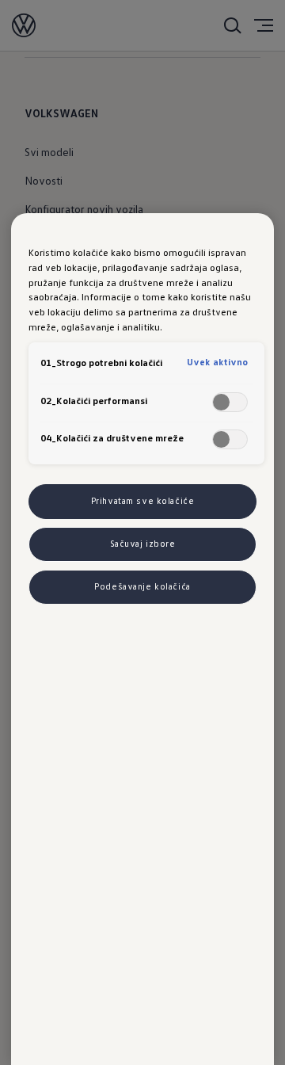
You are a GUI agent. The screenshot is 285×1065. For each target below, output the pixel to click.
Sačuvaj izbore (143, 543)
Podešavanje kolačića (142, 586)
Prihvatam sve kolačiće (143, 500)
